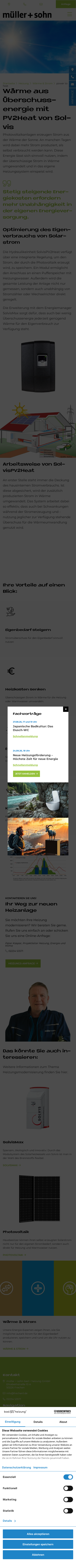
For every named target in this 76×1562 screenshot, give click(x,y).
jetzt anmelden (25, 773)
